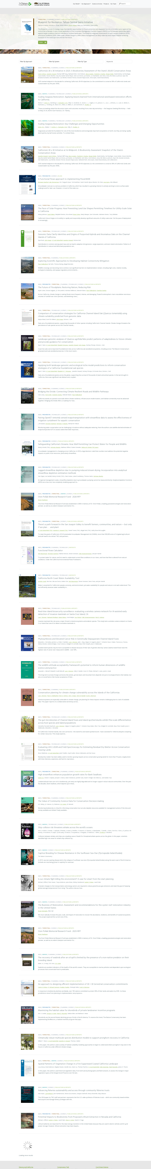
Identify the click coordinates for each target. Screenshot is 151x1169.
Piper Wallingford (43, 264)
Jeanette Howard (51, 74)
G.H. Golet (63, 804)
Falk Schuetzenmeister (85, 553)
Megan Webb (109, 74)
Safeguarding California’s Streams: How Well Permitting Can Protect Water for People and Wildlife (82, 444)
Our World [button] (76, 4)
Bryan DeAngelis (42, 911)
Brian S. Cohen (70, 1120)
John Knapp (48, 240)
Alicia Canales (89, 74)
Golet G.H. (41, 778)
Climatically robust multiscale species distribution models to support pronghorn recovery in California (83, 1038)
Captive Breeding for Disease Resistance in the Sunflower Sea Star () (80, 853)
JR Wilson (102, 832)
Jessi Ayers (107, 182)
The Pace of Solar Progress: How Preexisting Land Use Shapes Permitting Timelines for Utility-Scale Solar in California (85, 210)
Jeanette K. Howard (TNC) (60, 530)
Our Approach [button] (86, 4)
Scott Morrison (42, 1165)
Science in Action (97, 4)
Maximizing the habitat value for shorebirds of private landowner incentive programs (76, 1010)
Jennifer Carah (42, 581)
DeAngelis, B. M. (63, 103)
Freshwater (46, 176)
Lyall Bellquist (49, 1093)
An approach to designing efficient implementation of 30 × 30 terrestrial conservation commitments (83, 984)
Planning (50, 19)
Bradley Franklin (64, 987)
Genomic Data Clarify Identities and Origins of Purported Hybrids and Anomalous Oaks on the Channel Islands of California (84, 236)
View (41, 42)
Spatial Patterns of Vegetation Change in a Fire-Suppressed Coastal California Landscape (78, 1064)
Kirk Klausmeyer (42, 553)
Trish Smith (48, 395)
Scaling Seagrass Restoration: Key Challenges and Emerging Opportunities (71, 124)
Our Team (113, 4)
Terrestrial (42, 19)
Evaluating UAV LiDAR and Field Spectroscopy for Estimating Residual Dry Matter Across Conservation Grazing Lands (84, 749)
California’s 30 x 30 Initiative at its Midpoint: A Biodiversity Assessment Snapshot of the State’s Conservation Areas (80, 152)
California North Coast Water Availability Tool (58, 578)
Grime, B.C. (41, 127)
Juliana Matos (62, 617)
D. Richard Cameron (54, 987)
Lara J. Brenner (42, 617)
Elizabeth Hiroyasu (63, 345)
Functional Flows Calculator (50, 550)
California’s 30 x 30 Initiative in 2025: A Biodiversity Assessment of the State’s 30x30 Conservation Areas (84, 71)
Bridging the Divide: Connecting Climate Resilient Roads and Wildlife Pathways (73, 391)
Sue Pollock (78, 617)
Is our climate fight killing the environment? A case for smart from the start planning (76, 879)
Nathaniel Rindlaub (52, 617)
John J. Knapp (72, 696)
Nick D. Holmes (99, 617)
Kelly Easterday (104, 1067)
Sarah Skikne (51, 214)
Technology (60, 94)
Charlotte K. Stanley (99, 74)
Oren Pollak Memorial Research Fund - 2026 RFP (59, 497)
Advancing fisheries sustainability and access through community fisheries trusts (73, 1090)
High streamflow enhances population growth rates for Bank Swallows (69, 774)
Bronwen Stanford (43, 182)
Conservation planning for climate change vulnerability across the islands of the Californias (79, 692)
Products (106, 4)
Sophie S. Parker (53, 1120)
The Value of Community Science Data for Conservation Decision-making (71, 801)
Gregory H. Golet (51, 1013)
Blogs (60, 176)
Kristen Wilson (73, 25)
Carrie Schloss (42, 74)
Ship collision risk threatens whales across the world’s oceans (65, 827)
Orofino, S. (54, 127)
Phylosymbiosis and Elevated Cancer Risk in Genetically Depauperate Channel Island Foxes (78, 639)
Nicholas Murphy (55, 447)
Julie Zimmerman (54, 182)
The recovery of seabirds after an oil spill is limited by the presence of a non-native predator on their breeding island (83, 959)
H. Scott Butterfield (57, 240)
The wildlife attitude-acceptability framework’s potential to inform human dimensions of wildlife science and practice (81, 667)
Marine (44, 94)
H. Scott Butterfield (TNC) (45, 530)
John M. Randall (81, 696)
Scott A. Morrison (91, 696)
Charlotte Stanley (101, 290)
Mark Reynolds (113, 1067)
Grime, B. (47, 103)
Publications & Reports (70, 19)
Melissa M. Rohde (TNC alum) (90, 447)
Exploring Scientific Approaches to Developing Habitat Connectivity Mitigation (73, 261)
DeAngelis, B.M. (62, 127)
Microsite (72, 547)
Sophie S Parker (89, 882)
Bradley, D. (88, 105)
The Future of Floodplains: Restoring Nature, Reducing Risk (64, 287)
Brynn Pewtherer (43, 500)
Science (57, 19)
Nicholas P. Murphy (62, 423)
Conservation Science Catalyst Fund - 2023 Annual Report (64, 1162)
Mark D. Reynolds (62, 1013)
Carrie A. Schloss (42, 987)
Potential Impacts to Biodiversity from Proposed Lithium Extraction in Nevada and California (79, 1117)
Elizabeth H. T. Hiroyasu (64, 371)
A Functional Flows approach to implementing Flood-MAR (64, 179)
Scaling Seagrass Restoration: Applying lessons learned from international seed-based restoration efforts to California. (85, 98)
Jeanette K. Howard (64, 1041)
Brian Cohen (76, 214)
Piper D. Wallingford (52, 696)
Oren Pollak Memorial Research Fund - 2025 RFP (59, 931)
